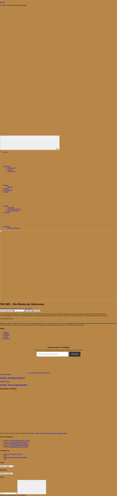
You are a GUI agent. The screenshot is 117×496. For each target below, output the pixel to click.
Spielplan (6, 192)
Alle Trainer (10, 207)
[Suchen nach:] (8, 493)
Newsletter (7, 212)
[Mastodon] (17, 35)
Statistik (6, 206)
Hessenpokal (36, 372)
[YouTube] (17, 133)
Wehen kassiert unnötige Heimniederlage (15, 457)
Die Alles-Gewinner (13, 211)
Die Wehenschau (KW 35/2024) (13, 454)
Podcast (6, 185)
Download (28, 310)
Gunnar (29, 308)
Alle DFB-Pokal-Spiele (14, 209)
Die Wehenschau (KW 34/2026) (20, 440)
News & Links (8, 190)
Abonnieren (74, 354)
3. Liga (29, 372)
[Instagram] (17, 77)
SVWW (48, 372)
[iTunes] (17, 105)
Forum (5, 152)
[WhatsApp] (17, 49)
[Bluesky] (17, 21)
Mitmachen (7, 166)
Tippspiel (10, 169)
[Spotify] (17, 119)
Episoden (10, 187)
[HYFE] (17, 63)
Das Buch (6, 188)
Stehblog (2, 2)
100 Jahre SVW (12, 168)
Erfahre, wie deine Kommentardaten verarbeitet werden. (51, 433)
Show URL (36, 310)
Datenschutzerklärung (13, 228)
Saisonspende (11, 171)
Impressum (7, 226)
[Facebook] (17, 91)
